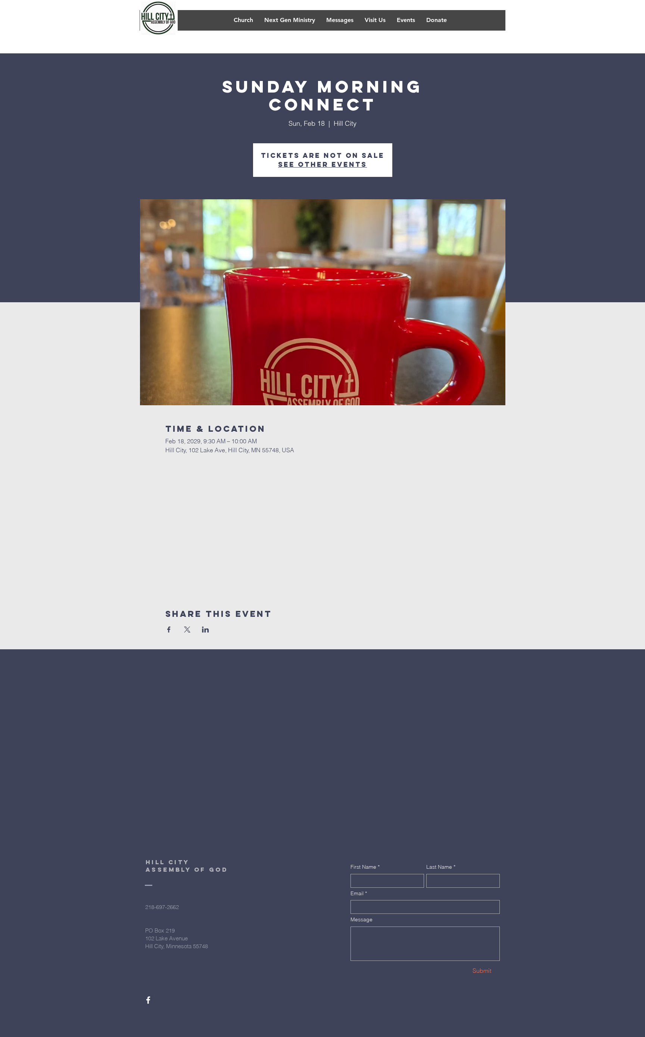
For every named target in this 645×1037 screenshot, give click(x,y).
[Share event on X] (187, 629)
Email (358, 893)
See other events (322, 164)
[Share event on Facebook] (168, 629)
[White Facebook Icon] (148, 1000)
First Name (365, 866)
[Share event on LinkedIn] (205, 629)
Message (361, 919)
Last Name (440, 866)
